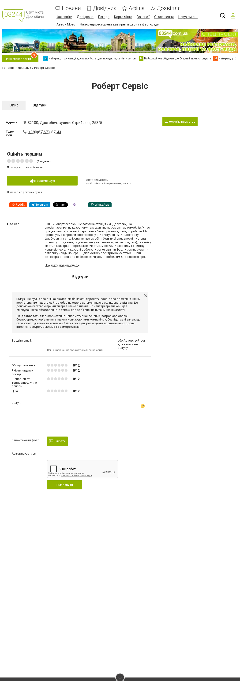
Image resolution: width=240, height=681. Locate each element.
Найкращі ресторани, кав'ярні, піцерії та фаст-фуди (119, 24)
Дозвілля (169, 8)
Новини (71, 8)
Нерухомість (188, 17)
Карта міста (123, 17)
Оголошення (164, 17)
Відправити (64, 485)
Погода (103, 17)
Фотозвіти (64, 17)
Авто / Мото (65, 24)
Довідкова (85, 17)
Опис (14, 105)
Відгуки (39, 105)
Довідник (104, 8)
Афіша (137, 8)
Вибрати (59, 441)
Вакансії (143, 17)
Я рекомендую (44, 180)
